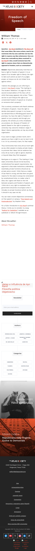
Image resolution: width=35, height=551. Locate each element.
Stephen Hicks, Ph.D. (10, 334)
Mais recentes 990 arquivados (17, 524)
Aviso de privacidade (17, 520)
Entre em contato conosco (17, 516)
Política (25, 362)
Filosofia (10, 366)
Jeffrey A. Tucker (10, 337)
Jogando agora (17, 495)
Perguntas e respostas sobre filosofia (17, 503)
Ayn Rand (11, 88)
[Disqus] (17, 254)
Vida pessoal (10, 369)
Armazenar (17, 511)
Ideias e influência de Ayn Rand (16, 285)
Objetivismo (8, 292)
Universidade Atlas (17, 487)
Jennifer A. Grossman (25, 334)
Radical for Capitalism (9, 210)
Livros (17, 507)
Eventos (17, 491)
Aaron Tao (25, 341)
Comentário (10, 362)
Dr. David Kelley (10, 341)
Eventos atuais (25, 366)
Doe (17, 483)
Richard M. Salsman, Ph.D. (25, 338)
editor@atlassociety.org (18, 471)
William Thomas (8, 225)
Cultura (10, 373)
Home (18, 29)
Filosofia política (11, 289)
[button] (32, 6)
